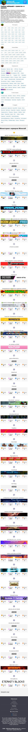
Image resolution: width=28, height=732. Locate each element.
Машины (15, 112)
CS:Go (2, 99)
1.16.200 (2, 56)
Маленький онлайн (20, 79)
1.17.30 (6, 58)
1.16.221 (20, 56)
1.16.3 (9, 38)
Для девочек (23, 85)
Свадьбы (15, 75)
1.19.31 (18, 60)
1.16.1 (2, 38)
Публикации (14, 702)
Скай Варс (23, 95)
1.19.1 (16, 40)
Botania (12, 118)
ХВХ (18, 85)
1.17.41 (18, 58)
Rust (2, 122)
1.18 (2, 40)
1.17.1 (23, 38)
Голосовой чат (17, 118)
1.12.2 (10, 254)
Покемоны (11, 112)
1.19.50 (6, 62)
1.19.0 (25, 58)
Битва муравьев (8, 99)
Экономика (24, 75)
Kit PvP (23, 99)
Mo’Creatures (23, 118)
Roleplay (16, 77)
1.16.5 (16, 38)
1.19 (12, 40)
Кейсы (18, 114)
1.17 (19, 38)
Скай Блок (12, 97)
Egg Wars (19, 99)
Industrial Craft (4, 108)
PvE (19, 75)
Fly (10, 75)
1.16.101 (22, 54)
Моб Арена (17, 97)
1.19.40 (22, 60)
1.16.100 (18, 54)
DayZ (24, 112)
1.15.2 (16, 36)
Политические (4, 85)
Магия (19, 83)
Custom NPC (8, 116)
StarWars (20, 112)
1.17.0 (24, 56)
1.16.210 (11, 56)
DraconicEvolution (15, 116)
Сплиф (22, 97)
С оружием (3, 89)
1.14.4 (6, 36)
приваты (2, 22)
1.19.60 (14, 62)
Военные (14, 87)
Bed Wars (10, 95)
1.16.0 (2, 54)
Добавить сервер (14, 709)
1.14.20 (16, 52)
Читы (2, 79)
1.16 (23, 36)
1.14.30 (20, 52)
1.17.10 (2, 58)
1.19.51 (10, 62)
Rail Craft (3, 110)
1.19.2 (20, 40)
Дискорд (11, 83)
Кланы (22, 73)
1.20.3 (16, 42)
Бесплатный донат (5, 83)
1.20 (5, 42)
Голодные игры (4, 95)
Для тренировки (10, 89)
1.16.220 (16, 56)
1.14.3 (2, 36)
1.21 (17, 62)
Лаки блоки (14, 99)
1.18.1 (6, 40)
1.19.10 (2, 60)
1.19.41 (2, 62)
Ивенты (11, 77)
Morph (11, 114)
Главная (14, 701)
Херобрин (3, 75)
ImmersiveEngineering (5, 118)
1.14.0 (13, 52)
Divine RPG (15, 108)
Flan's (23, 108)
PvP (12, 71)
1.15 (9, 36)
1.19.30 (14, 60)
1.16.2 (6, 38)
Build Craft (10, 108)
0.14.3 (6, 50)
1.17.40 (14, 58)
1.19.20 (6, 60)
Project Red (13, 110)
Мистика (10, 87)
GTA (14, 114)
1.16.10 (6, 54)
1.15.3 (20, 36)
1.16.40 (13, 54)
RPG (18, 73)
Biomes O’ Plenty (4, 120)
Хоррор (19, 87)
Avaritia (22, 114)
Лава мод (3, 116)
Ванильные (10, 85)
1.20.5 (23, 42)
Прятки (14, 95)
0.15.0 (9, 50)
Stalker (2, 114)
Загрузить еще (5, 692)
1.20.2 (13, 42)
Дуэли (6, 87)
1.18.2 (9, 40)
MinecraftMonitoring (13, 2)
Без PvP (16, 71)
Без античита (3, 81)
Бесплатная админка (5, 77)
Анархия (24, 77)
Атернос (15, 85)
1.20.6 (2, 44)
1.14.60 (24, 52)
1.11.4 (9, 52)
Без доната (3, 73)
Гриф (20, 77)
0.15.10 (13, 50)
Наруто (6, 79)
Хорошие (23, 87)
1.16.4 (13, 38)
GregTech (18, 110)
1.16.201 (7, 56)
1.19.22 (10, 60)
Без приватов (14, 73)
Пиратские (8, 71)
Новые (22, 83)
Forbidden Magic (12, 120)
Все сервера (14, 708)
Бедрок (2, 87)
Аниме (15, 83)
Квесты (9, 81)
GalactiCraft (23, 110)
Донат (20, 71)
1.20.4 (20, 42)
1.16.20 (10, 54)
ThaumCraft (7, 114)
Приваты (8, 73)
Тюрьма (7, 75)
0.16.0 (16, 50)
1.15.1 (13, 36)
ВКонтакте (14, 714)
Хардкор (13, 81)
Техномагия (22, 120)
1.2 (1, 52)
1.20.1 (9, 42)
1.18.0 (22, 58)
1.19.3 (23, 40)
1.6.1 (6, 52)
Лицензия (3, 71)
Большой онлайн (12, 79)
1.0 (19, 50)
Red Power (8, 110)
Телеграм (14, 715)
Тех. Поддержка (14, 703)
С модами (10, 198)
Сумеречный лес (4, 112)
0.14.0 (2, 50)
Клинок (17, 120)
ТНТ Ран (18, 95)
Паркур (8, 97)
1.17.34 (10, 58)
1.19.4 (2, 42)
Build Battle (3, 97)
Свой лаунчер (18, 81)
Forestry (19, 108)
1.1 (23, 50)
